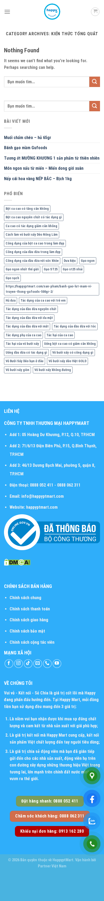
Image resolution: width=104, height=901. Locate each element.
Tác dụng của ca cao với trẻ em (43, 300)
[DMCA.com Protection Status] (17, 561)
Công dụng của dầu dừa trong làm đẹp (33, 252)
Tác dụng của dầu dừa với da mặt (29, 318)
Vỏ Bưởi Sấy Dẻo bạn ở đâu (24, 361)
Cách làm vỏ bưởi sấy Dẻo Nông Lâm (32, 234)
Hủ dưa (10, 300)
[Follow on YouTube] (57, 663)
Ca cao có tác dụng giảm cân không (31, 226)
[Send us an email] (37, 663)
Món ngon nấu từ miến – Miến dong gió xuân (43, 168)
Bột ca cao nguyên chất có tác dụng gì (34, 217)
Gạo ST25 (51, 269)
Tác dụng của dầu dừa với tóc (75, 326)
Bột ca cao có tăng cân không (27, 209)
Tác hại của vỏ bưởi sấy (22, 344)
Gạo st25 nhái (72, 269)
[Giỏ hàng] (95, 11)
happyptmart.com (42, 507)
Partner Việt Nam (52, 866)
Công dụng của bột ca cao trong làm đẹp (35, 243)
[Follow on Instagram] (18, 663)
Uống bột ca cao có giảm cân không (70, 344)
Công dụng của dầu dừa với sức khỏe (32, 261)
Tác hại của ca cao (59, 335)
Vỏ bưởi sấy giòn (17, 370)
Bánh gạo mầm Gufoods (25, 147)
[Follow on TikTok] (28, 663)
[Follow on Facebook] (9, 663)
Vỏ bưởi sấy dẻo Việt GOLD (67, 361)
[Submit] (94, 82)
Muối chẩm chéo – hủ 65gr (27, 137)
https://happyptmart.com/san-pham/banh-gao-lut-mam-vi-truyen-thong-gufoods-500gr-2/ (49, 289)
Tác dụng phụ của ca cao (23, 335)
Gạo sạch (12, 278)
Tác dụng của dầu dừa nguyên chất (31, 309)
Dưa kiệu (70, 261)
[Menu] (7, 11)
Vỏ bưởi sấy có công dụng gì (72, 352)
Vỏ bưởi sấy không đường (52, 370)
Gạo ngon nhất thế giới (22, 269)
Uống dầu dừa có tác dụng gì (26, 352)
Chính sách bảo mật (27, 631)
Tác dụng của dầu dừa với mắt (27, 326)
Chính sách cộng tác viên (32, 642)
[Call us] (47, 663)
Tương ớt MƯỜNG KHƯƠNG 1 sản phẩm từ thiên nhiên (51, 158)
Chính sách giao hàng (29, 619)
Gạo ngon (88, 261)
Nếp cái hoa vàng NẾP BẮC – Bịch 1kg (38, 178)
